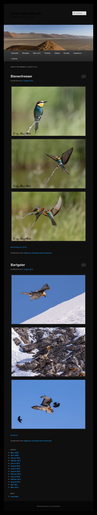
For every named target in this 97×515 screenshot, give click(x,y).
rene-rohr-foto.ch (26, 13)
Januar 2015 (15, 476)
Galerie (57, 53)
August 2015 (15, 471)
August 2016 (15, 466)
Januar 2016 (15, 468)
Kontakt (66, 53)
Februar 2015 (16, 474)
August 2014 (15, 482)
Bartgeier (18, 264)
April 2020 (14, 455)
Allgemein (27, 253)
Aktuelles (25, 53)
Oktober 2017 (16, 460)
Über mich (37, 53)
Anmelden (15, 496)
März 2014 (14, 487)
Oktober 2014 (16, 479)
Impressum (77, 53)
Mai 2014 (14, 484)
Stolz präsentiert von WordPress (48, 506)
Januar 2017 (15, 463)
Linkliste (14, 58)
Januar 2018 (15, 458)
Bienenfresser (21, 76)
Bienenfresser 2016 (19, 247)
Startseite (14, 53)
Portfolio (47, 53)
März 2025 (14, 452)
